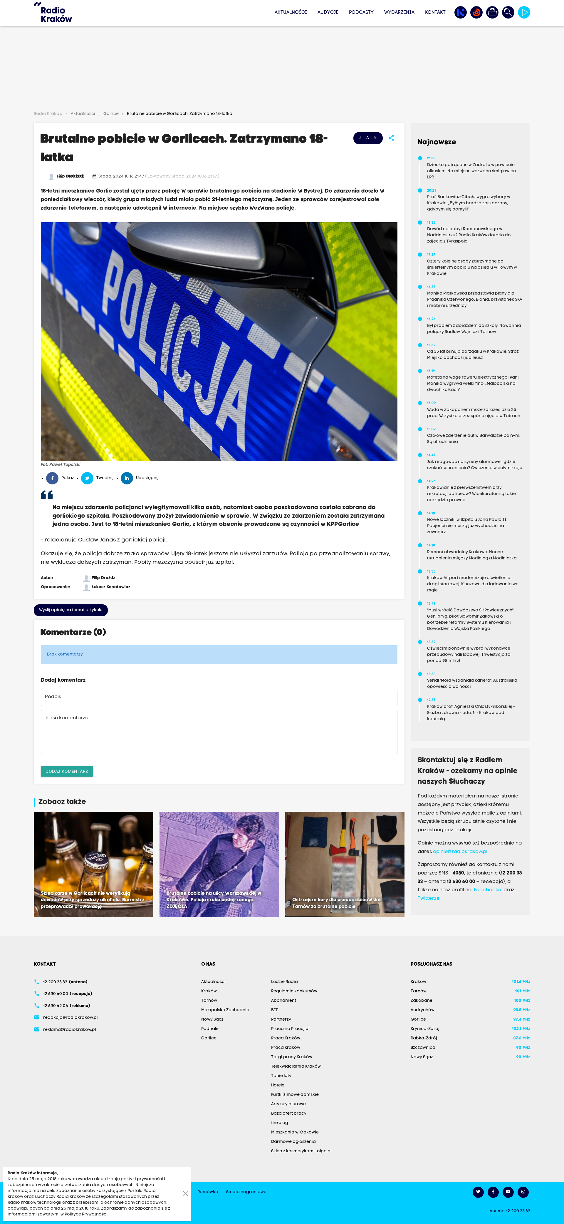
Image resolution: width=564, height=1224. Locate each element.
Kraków (209, 991)
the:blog (279, 1123)
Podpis (53, 697)
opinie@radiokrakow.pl (460, 852)
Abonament (283, 1001)
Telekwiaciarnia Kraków (296, 1066)
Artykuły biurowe (288, 1104)
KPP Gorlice (343, 524)
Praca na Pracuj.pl (290, 1029)
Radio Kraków (48, 114)
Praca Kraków (285, 1038)
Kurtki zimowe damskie (295, 1095)
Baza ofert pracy (288, 1113)
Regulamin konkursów (294, 991)
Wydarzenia (399, 12)
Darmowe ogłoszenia (293, 1142)
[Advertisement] (282, 70)
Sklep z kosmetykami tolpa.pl (301, 1151)
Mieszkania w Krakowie (295, 1132)
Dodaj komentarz (67, 771)
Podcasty (361, 12)
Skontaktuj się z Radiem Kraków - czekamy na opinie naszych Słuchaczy (468, 771)
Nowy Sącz (212, 1019)
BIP (274, 1010)
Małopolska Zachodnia (225, 1010)
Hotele (277, 1085)
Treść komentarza (66, 718)
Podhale (210, 1029)
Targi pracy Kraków (291, 1057)
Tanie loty (281, 1076)
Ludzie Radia (284, 982)
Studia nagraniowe (246, 1192)
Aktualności (291, 12)
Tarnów (209, 1001)
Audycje (328, 12)
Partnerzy (281, 1019)
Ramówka (207, 1192)
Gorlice (111, 114)
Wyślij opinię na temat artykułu (71, 610)
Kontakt (435, 12)
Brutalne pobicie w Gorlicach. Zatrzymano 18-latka (179, 114)
